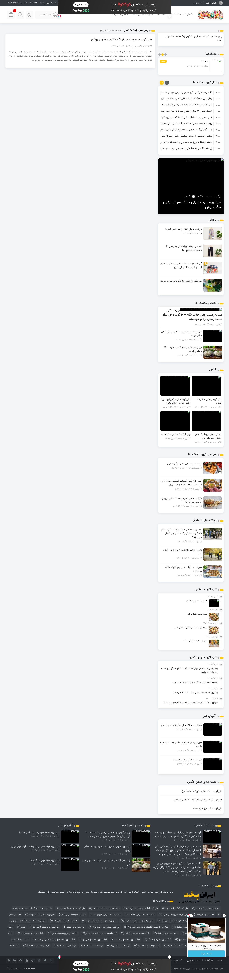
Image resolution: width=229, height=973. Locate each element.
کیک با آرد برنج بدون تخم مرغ (62, 933)
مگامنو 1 (189, 14)
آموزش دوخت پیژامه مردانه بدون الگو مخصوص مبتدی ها (183, 248)
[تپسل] (59, 16)
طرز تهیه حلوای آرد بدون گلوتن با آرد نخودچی (183, 569)
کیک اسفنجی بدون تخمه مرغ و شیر (99, 933)
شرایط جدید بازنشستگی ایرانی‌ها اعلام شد (182, 552)
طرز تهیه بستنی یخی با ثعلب (140, 914)
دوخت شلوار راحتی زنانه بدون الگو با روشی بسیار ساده (183, 231)
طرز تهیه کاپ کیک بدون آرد (64, 920)
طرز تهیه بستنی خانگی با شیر (70, 908)
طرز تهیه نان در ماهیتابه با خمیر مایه (175, 920)
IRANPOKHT (29, 968)
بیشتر (163, 61)
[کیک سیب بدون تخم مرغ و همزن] (212, 468)
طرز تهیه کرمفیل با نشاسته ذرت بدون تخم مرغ (146, 927)
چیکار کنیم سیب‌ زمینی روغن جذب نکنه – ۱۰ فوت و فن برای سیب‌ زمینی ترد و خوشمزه (192, 314)
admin (146, 46)
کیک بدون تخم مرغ (185, 939)
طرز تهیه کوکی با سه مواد (175, 908)
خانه (219, 960)
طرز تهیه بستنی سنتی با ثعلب (209, 401)
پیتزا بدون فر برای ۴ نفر (165, 933)
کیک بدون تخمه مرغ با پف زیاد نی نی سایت (54, 939)
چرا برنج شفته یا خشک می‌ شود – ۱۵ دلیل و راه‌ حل (194, 204)
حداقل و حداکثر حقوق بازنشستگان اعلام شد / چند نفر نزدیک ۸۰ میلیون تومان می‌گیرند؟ (181, 533)
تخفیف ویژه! (206, 953)
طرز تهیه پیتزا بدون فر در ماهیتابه (137, 920)
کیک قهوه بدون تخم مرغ (147, 945)
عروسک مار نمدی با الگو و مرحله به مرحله (181, 281)
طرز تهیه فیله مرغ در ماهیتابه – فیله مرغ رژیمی (181, 744)
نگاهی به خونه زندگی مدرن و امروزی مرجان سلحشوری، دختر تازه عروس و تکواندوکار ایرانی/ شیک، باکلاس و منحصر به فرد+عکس (177, 867)
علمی (21, 927)
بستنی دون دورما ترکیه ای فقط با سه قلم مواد (208, 436)
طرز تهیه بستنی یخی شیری (205, 908)
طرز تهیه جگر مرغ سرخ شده (187, 760)
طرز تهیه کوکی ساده (73, 927)
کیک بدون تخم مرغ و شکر (157, 939)
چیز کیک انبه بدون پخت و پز (175, 434)
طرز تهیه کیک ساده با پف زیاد (44, 927)
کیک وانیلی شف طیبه (65, 945)
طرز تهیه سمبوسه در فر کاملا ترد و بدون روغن (121, 39)
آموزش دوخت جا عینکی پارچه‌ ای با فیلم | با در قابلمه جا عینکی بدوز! (181, 265)
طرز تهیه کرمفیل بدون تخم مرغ (104, 927)
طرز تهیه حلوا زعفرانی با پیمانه (39, 914)
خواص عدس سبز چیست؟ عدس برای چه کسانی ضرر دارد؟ (181, 500)
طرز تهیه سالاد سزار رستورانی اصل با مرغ (181, 725)
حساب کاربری (193, 960)
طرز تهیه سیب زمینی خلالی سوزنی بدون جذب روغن (181, 333)
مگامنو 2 (176, 14)
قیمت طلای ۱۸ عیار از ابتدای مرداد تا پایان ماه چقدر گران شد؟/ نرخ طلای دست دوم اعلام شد (177, 834)
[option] (191, 92)
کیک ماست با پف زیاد (118, 945)
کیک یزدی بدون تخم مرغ (36, 945)
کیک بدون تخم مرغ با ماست (125, 939)
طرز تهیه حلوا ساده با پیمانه (72, 914)
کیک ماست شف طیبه (91, 945)
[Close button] (224, 915)
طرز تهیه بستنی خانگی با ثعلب (104, 908)
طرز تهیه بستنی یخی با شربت (173, 914)
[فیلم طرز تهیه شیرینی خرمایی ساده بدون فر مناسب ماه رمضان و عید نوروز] (212, 485)
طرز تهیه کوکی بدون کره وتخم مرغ (141, 908)
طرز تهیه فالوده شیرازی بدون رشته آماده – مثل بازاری (175, 401)
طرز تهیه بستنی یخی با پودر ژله (105, 914)
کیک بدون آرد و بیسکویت (30, 933)
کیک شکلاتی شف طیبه (176, 945)
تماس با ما (176, 960)
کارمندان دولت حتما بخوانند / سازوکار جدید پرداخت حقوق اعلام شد (177, 105)
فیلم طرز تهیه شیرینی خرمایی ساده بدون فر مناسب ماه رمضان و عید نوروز (181, 483)
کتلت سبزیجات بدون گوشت (135, 933)
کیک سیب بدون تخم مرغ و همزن (184, 464)
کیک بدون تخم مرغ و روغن (93, 939)
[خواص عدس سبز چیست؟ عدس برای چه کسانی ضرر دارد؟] (212, 502)
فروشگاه (209, 960)
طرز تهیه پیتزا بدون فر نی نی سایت (99, 920)
